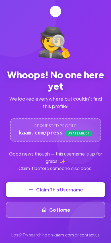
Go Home (59, 210)
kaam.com (64, 234)
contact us (89, 234)
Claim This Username (59, 190)
